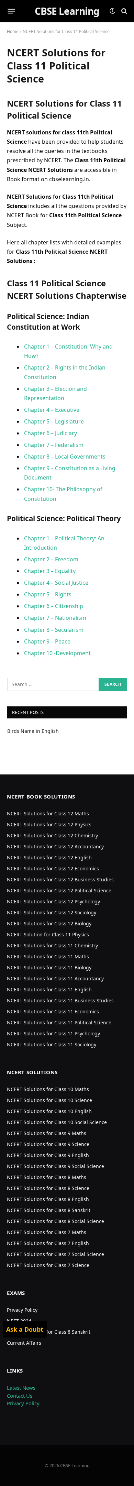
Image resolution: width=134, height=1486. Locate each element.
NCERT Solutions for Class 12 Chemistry (52, 835)
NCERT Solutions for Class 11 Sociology (51, 1044)
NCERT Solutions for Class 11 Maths (48, 956)
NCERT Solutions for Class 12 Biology (49, 923)
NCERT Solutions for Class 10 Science (49, 1100)
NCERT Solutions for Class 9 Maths (46, 1133)
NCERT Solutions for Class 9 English (48, 1155)
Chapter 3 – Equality (50, 571)
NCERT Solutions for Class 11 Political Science (59, 1022)
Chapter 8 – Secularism (53, 630)
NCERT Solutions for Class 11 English (49, 989)
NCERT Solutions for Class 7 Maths (46, 1232)
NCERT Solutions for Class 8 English (48, 1199)
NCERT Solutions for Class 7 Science (48, 1265)
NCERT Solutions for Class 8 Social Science (55, 1221)
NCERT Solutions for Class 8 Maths (46, 1177)
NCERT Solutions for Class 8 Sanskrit (48, 1210)
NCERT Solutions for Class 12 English (49, 857)
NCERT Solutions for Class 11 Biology (49, 967)
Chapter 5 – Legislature (54, 421)
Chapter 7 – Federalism (53, 445)
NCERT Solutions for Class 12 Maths (48, 813)
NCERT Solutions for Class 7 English (48, 1243)
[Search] (123, 11)
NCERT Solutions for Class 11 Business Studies (60, 1000)
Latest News (21, 1387)
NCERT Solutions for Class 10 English (49, 1111)
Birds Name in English (33, 731)
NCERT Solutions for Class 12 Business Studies (60, 879)
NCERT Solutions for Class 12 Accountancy (55, 846)
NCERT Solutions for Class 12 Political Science (59, 890)
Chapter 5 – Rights (47, 594)
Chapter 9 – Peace (47, 641)
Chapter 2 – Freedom (51, 559)
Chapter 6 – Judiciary (50, 433)
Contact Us (19, 1395)
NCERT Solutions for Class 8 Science (48, 1188)
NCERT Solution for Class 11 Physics (48, 934)
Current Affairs (24, 1343)
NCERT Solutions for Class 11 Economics (53, 1011)
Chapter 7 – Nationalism (55, 617)
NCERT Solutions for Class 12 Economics (53, 868)
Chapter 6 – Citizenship (53, 606)
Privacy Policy (22, 1310)
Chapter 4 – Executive (51, 410)
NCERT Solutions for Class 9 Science (48, 1144)
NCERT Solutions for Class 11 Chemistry (52, 945)
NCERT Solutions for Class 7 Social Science (55, 1254)
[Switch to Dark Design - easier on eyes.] (112, 11)
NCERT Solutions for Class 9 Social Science (55, 1166)
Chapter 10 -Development (57, 653)
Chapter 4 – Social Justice (56, 582)
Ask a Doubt (24, 1329)
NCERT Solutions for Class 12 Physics (49, 824)
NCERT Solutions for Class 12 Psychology (53, 901)
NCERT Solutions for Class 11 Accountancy (55, 978)
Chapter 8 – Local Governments (64, 456)
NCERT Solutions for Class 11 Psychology (53, 1033)
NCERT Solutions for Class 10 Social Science (57, 1122)
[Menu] (11, 11)
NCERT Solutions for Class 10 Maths (48, 1089)
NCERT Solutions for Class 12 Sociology (51, 912)
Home (13, 31)
